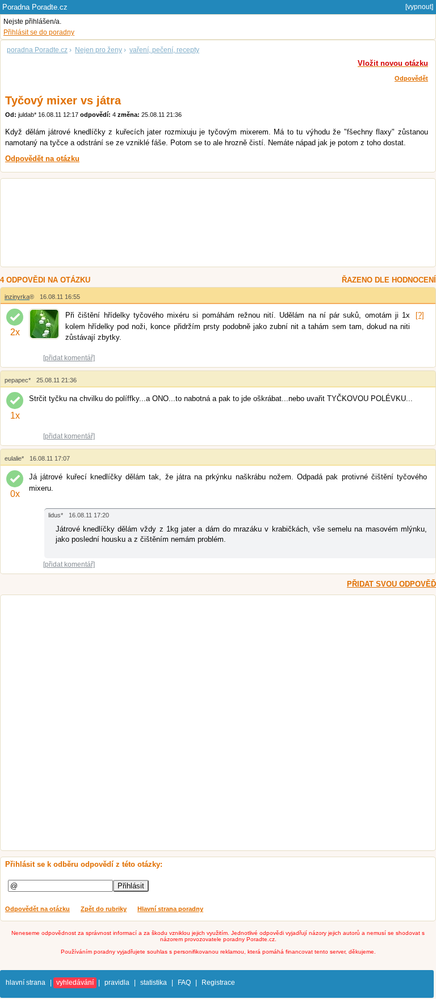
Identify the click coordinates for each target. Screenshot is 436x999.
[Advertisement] (207, 224)
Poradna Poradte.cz (35, 7)
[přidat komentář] (69, 358)
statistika (153, 983)
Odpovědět (411, 78)
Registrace (218, 983)
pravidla (116, 983)
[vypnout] (419, 7)
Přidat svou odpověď (391, 584)
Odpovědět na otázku (37, 908)
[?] (420, 315)
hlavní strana (25, 983)
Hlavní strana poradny (170, 908)
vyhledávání (75, 983)
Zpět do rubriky (104, 908)
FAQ (184, 983)
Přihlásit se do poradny (38, 32)
